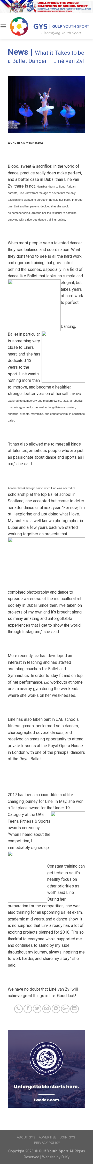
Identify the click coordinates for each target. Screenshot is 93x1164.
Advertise (48, 1137)
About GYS (26, 1137)
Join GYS (67, 1137)
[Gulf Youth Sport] (49, 26)
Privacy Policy (47, 1143)
